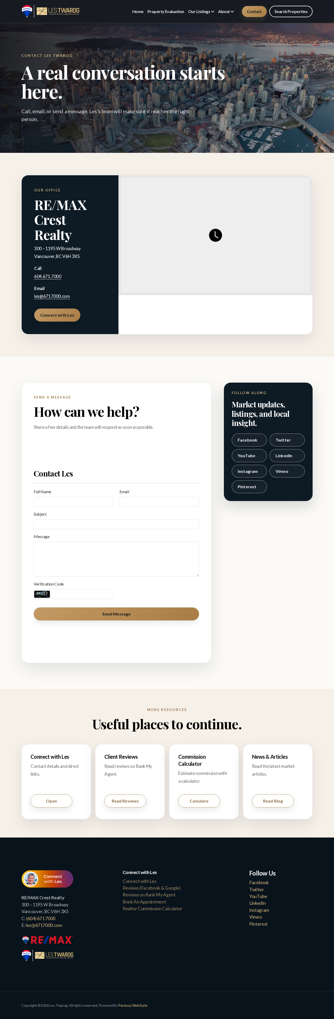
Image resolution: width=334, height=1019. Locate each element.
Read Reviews (125, 800)
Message (42, 536)
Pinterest (247, 486)
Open (51, 800)
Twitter (283, 439)
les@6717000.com (52, 296)
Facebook (247, 439)
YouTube (246, 455)
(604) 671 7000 (40, 918)
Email (124, 491)
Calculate (199, 800)
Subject (40, 513)
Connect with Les (57, 314)
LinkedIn (284, 455)
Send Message (116, 613)
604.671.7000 (47, 276)
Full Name (42, 491)
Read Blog (273, 800)
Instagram (248, 471)
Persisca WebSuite (133, 1005)
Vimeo (282, 471)
